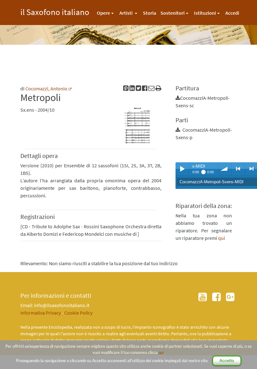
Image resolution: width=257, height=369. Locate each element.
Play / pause (182, 168)
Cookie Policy (78, 313)
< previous (238, 168)
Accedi (232, 13)
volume (224, 168)
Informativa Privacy (40, 313)
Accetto (226, 360)
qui (161, 352)
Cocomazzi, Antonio (46, 88)
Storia (149, 13)
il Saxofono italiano (54, 11)
